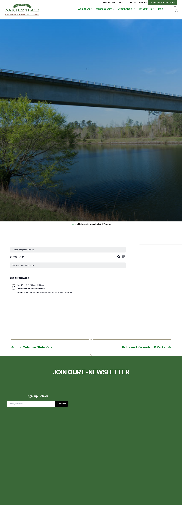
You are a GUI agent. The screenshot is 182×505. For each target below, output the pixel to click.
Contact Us (131, 2)
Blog (160, 8)
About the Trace (109, 2)
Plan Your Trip (145, 8)
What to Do (84, 8)
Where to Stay (104, 8)
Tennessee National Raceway (31, 288)
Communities (125, 8)
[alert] (68, 249)
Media (121, 2)
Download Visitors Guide (162, 2)
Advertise (143, 2)
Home (73, 224)
